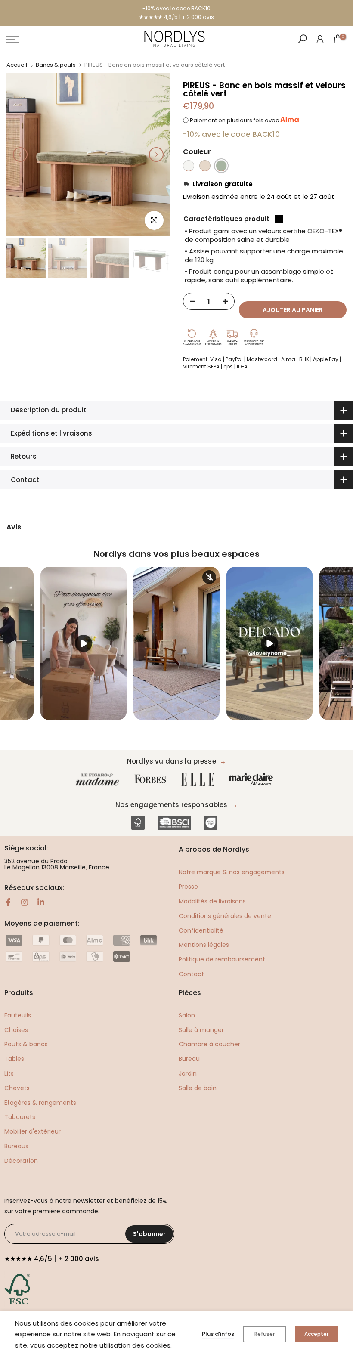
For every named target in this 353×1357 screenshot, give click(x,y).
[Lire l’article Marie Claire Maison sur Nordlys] (253, 780)
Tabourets (19, 1117)
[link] (320, 38)
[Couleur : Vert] (221, 165)
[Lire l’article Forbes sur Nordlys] (152, 780)
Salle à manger (201, 1030)
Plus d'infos (218, 1334)
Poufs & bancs (26, 1044)
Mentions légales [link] (204, 944)
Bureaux (16, 1146)
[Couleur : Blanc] (188, 165)
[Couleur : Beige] (205, 165)
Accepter (316, 1334)
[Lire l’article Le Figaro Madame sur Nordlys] (99, 780)
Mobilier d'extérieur (32, 1131)
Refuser (264, 1334)
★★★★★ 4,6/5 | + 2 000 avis (176, 17)
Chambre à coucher (209, 1044)
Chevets (17, 1088)
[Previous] (20, 154)
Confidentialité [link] (201, 930)
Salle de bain (198, 1088)
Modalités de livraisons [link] (212, 901)
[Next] (156, 154)
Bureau (189, 1058)
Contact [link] (191, 974)
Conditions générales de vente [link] (225, 916)
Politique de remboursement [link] (222, 959)
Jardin (188, 1073)
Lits (9, 1073)
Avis (13, 527)
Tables (14, 1058)
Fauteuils (17, 1015)
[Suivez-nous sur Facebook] (8, 902)
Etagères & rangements (40, 1102)
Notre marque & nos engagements (232, 872)
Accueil (16, 65)
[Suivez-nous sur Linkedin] (41, 902)
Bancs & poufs (56, 65)
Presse (188, 886)
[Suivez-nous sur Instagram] (24, 902)
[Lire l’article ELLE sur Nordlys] (200, 780)
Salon (187, 1015)
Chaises (16, 1030)
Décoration (21, 1160)
